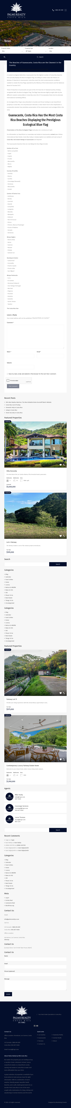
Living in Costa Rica (11, 410)
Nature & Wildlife (10, 587)
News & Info (35, 69)
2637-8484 (18, 799)
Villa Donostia (11, 471)
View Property (35, 686)
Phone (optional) (9, 971)
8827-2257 (18, 821)
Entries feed (9, 900)
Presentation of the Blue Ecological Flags (19, 130)
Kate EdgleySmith (23, 848)
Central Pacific (57, 1038)
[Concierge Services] (9, 811)
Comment (10, 322)
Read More (36, 458)
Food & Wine (9, 579)
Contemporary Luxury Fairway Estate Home (22, 766)
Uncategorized (9, 603)
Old (6, 592)
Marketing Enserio (61, 1102)
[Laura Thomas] (9, 822)
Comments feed (10, 903)
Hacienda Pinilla (58, 1035)
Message (6, 979)
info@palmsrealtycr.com (11, 919)
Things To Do (9, 600)
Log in (7, 898)
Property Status (5, 48)
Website (9, 363)
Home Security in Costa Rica (14, 412)
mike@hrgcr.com (20, 797)
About (55, 1041)
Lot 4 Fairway (11, 542)
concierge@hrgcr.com (21, 808)
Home (29, 69)
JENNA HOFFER (21, 845)
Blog (6, 574)
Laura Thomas (20, 817)
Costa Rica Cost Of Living (13, 405)
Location (51, 48)
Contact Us (41, 1044)
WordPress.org (9, 905)
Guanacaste (42, 1038)
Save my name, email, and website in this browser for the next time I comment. (32, 374)
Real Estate (8, 598)
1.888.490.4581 (16, 927)
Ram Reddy (17, 842)
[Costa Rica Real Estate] (16, 17)
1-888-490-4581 (59, 10)
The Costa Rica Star (13, 308)
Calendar (8, 577)
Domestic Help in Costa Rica (14, 407)
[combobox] (12, 51)
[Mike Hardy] (9, 800)
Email (39, 352)
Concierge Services (21, 806)
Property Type (29, 48)
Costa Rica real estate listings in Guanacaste (20, 139)
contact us (53, 134)
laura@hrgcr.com (20, 819)
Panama (40, 1041)
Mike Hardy (19, 795)
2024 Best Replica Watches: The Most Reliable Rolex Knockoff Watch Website (28, 402)
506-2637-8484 (19, 810)
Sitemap (6, 939)
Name (9, 352)
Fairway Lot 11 (11, 699)
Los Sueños (41, 1035)
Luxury (7, 585)
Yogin (12, 840)
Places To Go (9, 595)
